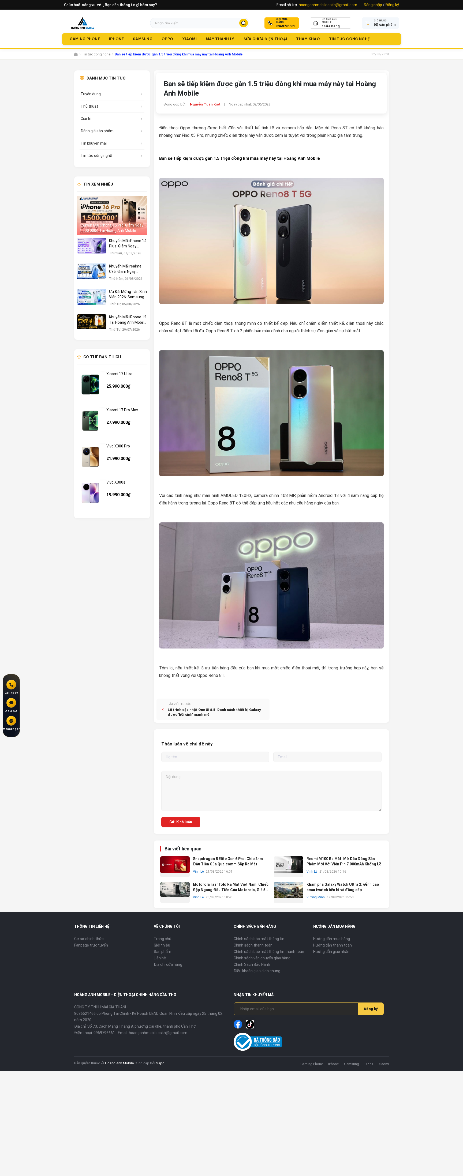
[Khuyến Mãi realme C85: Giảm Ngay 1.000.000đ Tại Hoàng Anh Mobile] (91, 274)
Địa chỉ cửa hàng (168, 964)
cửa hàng (331, 26)
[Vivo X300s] (90, 493)
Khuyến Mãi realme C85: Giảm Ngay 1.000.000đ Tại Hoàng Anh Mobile (127, 269)
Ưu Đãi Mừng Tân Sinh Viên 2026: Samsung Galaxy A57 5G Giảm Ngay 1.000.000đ (128, 294)
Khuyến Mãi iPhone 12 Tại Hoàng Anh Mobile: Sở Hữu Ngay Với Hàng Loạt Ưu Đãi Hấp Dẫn (128, 320)
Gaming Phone (85, 39)
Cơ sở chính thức (89, 939)
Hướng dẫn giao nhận (331, 951)
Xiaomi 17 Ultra (119, 374)
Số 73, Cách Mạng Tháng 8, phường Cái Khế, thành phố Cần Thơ (141, 1026)
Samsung (142, 39)
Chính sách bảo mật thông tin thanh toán (269, 951)
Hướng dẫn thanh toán (332, 945)
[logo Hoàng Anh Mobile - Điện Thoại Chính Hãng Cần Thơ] (82, 23)
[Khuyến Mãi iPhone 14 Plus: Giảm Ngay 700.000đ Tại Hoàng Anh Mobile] (91, 249)
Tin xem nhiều (98, 184)
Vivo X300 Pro (118, 446)
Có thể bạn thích (102, 357)
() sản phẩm (385, 24)
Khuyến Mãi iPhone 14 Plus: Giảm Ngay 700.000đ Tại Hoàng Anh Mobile (127, 244)
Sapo (160, 1063)
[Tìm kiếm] (243, 23)
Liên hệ (160, 958)
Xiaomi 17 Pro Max (122, 410)
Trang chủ (162, 939)
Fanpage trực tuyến (91, 945)
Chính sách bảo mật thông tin (259, 939)
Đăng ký (392, 5)
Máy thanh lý (220, 39)
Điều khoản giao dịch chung (257, 971)
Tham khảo (308, 39)
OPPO (167, 39)
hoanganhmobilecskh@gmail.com (328, 5)
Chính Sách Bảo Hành (252, 964)
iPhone (116, 39)
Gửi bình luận (180, 822)
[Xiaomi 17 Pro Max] (90, 420)
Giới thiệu (162, 945)
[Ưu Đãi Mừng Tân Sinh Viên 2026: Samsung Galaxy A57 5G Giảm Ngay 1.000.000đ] (91, 300)
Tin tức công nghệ (349, 39)
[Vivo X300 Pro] (90, 456)
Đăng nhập (373, 5)
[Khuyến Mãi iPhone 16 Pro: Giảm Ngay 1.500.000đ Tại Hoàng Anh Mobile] (112, 215)
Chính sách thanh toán (253, 945)
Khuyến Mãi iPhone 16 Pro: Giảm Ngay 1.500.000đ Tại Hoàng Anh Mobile (111, 228)
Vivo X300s (115, 482)
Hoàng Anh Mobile (119, 1063)
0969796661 (285, 26)
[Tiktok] (250, 1024)
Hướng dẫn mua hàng (331, 939)
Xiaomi (189, 39)
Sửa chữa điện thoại (265, 39)
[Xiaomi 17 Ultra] (90, 384)
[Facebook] (238, 1024)
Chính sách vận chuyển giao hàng (262, 958)
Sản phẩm (162, 951)
